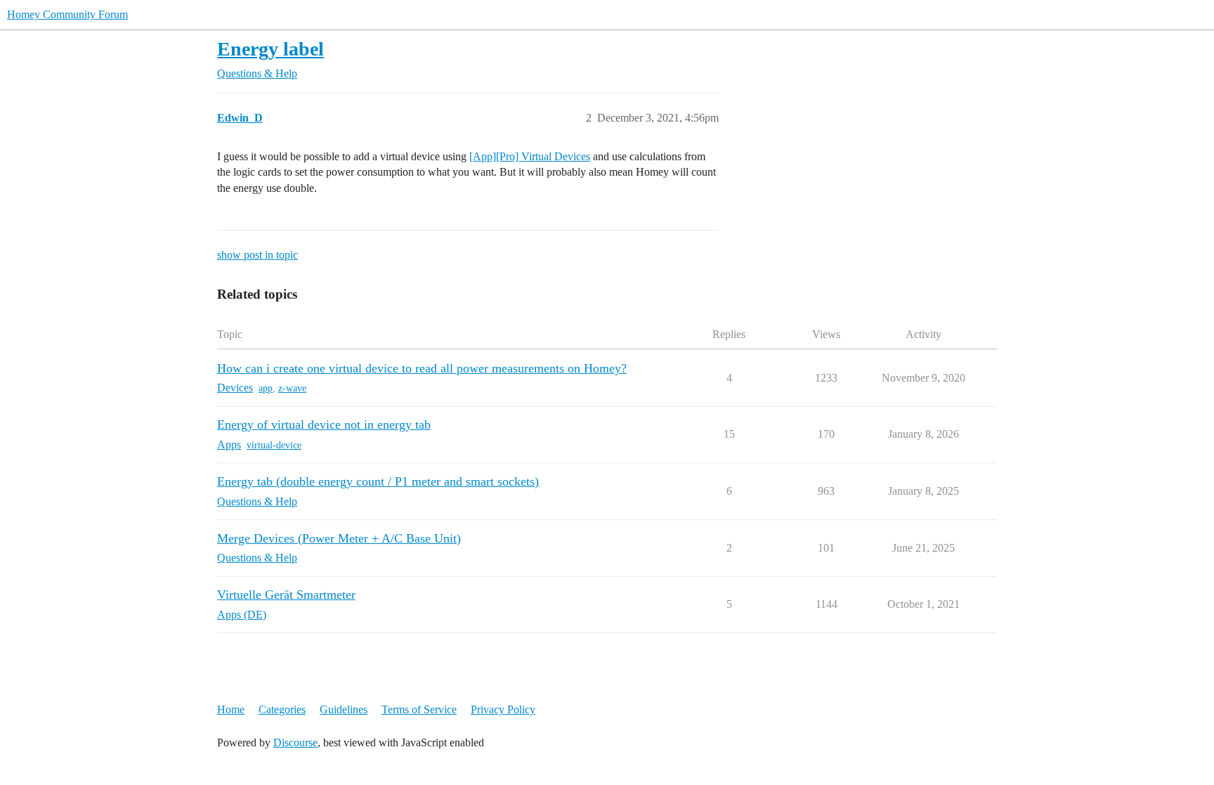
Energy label (270, 49)
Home (230, 709)
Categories (282, 709)
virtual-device (274, 445)
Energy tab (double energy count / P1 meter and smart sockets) (378, 481)
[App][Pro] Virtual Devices (529, 156)
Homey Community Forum (67, 14)
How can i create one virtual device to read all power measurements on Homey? (422, 368)
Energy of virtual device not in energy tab (324, 424)
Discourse (295, 742)
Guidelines (343, 709)
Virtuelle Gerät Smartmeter (286, 595)
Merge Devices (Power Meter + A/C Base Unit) (339, 538)
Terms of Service (419, 709)
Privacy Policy (503, 709)
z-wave (292, 388)
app (266, 388)
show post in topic (257, 255)
